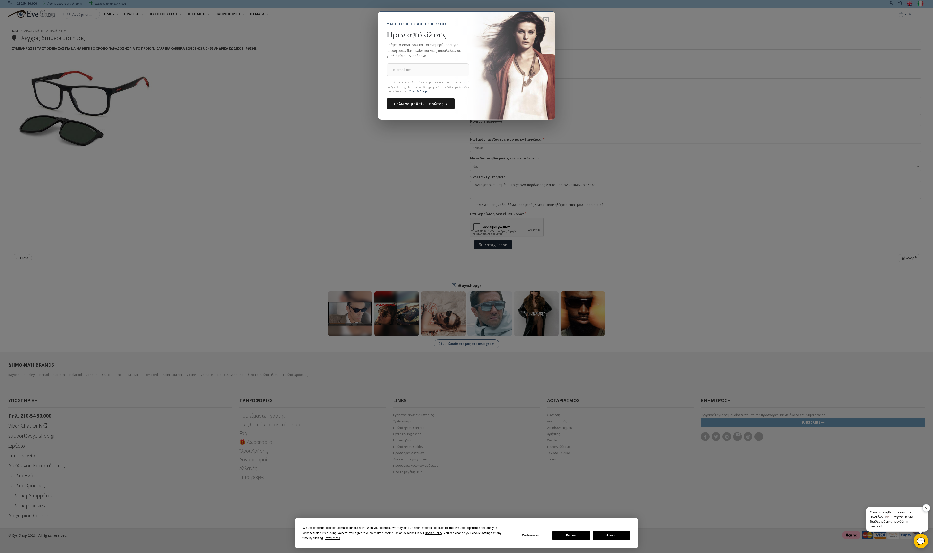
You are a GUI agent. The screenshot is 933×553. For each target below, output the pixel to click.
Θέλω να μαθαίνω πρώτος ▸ (421, 103)
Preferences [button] (332, 538)
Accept (611, 535)
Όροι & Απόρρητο (421, 91)
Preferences (531, 535)
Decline (571, 535)
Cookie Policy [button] (433, 533)
